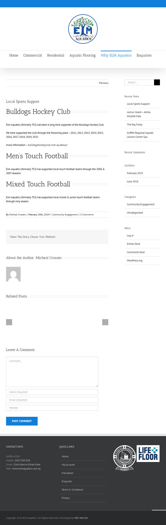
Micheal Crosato (17, 214)
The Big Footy (134, 124)
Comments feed (136, 252)
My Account (68, 464)
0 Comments (87, 214)
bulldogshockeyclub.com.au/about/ (47, 145)
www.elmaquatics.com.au (26, 468)
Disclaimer (67, 473)
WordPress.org (135, 260)
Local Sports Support (138, 104)
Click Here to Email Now (27, 464)
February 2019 (135, 173)
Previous (103, 83)
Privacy (65, 498)
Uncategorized (135, 212)
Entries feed (133, 244)
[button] (80, 63)
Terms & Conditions (72, 489)
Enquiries (67, 481)
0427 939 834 (22, 460)
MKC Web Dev (81, 517)
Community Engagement (65, 214)
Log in (130, 235)
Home (65, 456)
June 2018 (132, 181)
